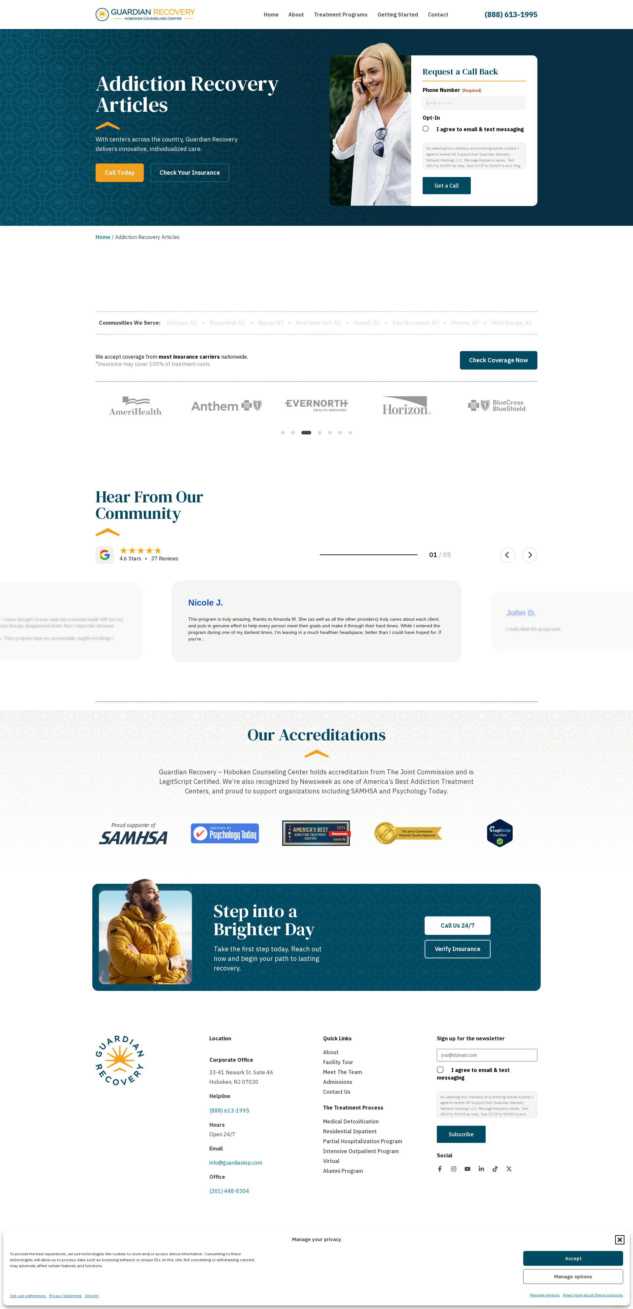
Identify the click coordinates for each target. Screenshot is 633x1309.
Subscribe (461, 1134)
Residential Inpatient (350, 1131)
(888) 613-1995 (511, 14)
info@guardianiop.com (235, 1162)
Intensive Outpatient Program (361, 1151)
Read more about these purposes (593, 1295)
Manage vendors (545, 1295)
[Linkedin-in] (481, 1169)
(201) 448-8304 (229, 1191)
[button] (620, 1239)
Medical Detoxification (351, 1121)
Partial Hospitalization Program (362, 1141)
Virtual (331, 1161)
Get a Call (447, 185)
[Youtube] (467, 1169)
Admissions (337, 1082)
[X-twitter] (509, 1169)
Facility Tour (338, 1062)
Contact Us (336, 1091)
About (331, 1052)
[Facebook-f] (440, 1169)
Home (103, 237)
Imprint (92, 1295)
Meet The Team (342, 1072)
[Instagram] (454, 1169)
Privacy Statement (65, 1295)
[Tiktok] (495, 1169)
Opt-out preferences (28, 1295)
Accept (573, 1258)
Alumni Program (343, 1171)
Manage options (573, 1276)
